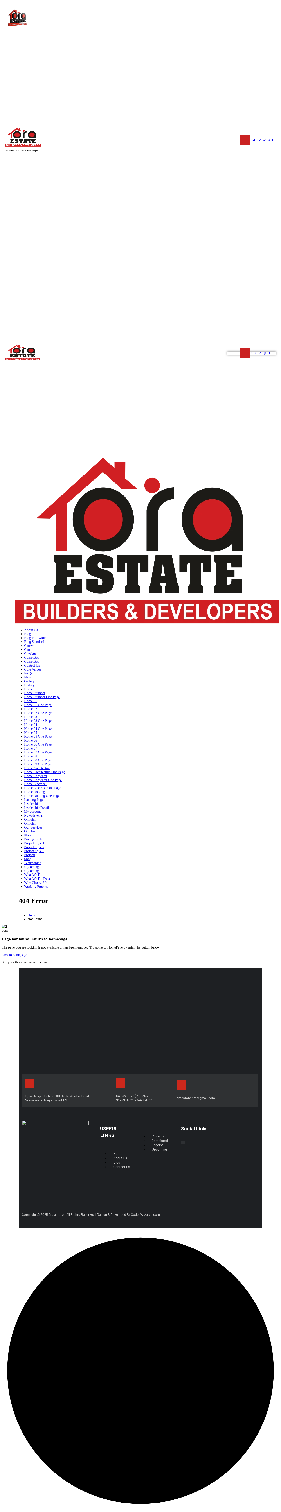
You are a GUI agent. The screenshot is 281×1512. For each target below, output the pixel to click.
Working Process (36, 886)
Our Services (33, 827)
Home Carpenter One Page (43, 780)
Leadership (32, 803)
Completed (31, 657)
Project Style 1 (34, 843)
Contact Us (32, 665)
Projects (29, 855)
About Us (31, 630)
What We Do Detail (38, 879)
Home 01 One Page (38, 705)
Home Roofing (34, 792)
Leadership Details (37, 807)
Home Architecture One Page (44, 772)
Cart (27, 649)
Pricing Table (33, 839)
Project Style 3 (34, 851)
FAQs (28, 673)
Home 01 (30, 701)
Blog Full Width (35, 638)
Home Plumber (34, 693)
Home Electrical (35, 784)
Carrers (29, 645)
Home (28, 689)
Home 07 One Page (38, 752)
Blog (27, 634)
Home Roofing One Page (41, 796)
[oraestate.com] (147, 622)
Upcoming (31, 867)
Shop (27, 859)
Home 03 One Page (38, 721)
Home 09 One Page (38, 764)
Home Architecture (37, 768)
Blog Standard (34, 642)
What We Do (33, 875)
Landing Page (33, 800)
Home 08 (30, 756)
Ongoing (30, 819)
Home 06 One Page (38, 744)
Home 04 (30, 724)
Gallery (29, 681)
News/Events (33, 815)
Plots (27, 835)
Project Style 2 (34, 847)
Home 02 (30, 709)
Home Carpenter (35, 776)
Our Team (31, 831)
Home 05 (30, 732)
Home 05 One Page (38, 736)
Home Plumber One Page (42, 697)
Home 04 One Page (38, 728)
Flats (27, 677)
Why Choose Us (35, 882)
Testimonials (32, 863)
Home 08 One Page (38, 760)
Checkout (31, 653)
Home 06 (30, 740)
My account (32, 811)
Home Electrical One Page (42, 788)
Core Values (32, 669)
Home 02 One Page (38, 713)
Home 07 (30, 748)
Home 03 (30, 717)
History (29, 685)
